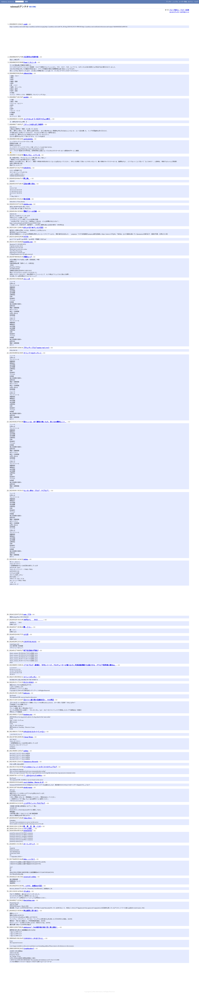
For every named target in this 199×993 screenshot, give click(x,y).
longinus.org (27, 714)
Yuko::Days (27, 818)
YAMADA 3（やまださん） (33, 938)
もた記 (25, 634)
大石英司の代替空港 (30, 57)
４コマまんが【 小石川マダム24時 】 (37, 119)
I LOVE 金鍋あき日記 (32, 886)
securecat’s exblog (29, 877)
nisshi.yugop (27, 787)
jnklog (25, 559)
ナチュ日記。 (28, 828)
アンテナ (169, 1)
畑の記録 (26, 199)
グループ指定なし (175, 10)
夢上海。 (26, 178)
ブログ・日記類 (184, 10)
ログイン (190, 1)
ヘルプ (196, 1)
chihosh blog (27, 73)
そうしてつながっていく (32, 353)
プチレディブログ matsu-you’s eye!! (36, 348)
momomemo (27, 830)
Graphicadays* (28, 948)
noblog (25, 751)
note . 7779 (27, 614)
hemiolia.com (28, 242)
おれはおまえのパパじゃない (34, 731)
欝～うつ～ (27, 627)
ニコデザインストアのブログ (34, 803)
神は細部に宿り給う (30, 910)
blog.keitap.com (29, 900)
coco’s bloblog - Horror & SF (33, 782)
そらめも (26, 891)
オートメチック (29, 844)
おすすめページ (184, 12)
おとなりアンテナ (175, 12)
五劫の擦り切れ (29, 184)
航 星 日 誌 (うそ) (32, 826)
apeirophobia (28, 139)
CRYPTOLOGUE (29, 642)
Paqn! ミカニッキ (29, 62)
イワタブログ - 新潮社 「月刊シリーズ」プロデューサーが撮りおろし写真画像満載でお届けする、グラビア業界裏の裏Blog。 (69, 665)
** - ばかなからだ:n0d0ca (32, 775)
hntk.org (26, 693)
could (25, 24)
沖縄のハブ (27, 257)
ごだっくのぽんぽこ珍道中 (33, 124)
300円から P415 (33, 620)
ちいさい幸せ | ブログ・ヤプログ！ (36, 490)
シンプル (175, 1)
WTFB (25, 236)
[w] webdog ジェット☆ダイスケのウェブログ (40, 767)
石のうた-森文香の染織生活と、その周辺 (38, 700)
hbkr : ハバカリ (29, 859)
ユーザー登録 (183, 1)
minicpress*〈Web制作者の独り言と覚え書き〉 (40, 927)
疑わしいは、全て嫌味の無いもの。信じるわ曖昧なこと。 (45, 422)
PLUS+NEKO (28, 682)
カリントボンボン (30, 677)
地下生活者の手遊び (30, 650)
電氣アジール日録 (30, 211)
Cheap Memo (28, 737)
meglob (26, 97)
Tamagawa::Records (30, 761)
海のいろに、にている (31, 155)
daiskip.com (27, 204)
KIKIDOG (27, 168)
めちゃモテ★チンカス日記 (33, 227)
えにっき (26, 279)
